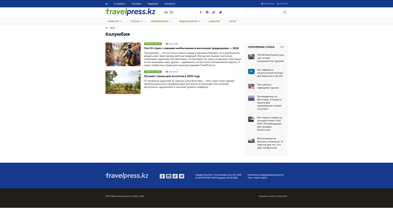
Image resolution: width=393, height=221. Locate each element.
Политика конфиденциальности (266, 174)
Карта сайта (260, 177)
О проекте (119, 3)
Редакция (153, 3)
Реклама (136, 3)
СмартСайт (281, 196)
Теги (250, 177)
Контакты (170, 3)
